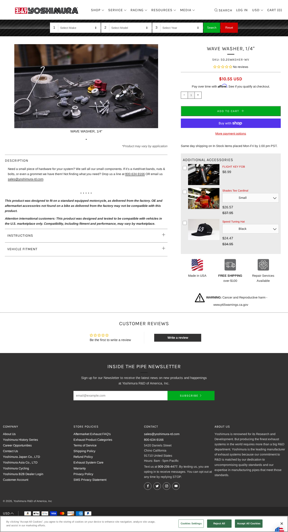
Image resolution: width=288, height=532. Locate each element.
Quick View (204, 184)
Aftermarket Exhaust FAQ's (92, 434)
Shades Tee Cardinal (235, 190)
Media (185, 10)
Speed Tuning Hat (233, 221)
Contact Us (10, 451)
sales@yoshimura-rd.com (25, 179)
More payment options (230, 133)
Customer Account (15, 479)
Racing (137, 10)
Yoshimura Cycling (16, 468)
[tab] (86, 139)
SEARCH (225, 10)
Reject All (219, 523)
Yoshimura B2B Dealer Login (23, 474)
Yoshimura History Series (20, 439)
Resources (161, 10)
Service (115, 10)
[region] (144, 524)
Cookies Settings (191, 523)
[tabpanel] (86, 89)
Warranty (79, 468)
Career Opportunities (17, 445)
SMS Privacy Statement (89, 479)
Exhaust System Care (88, 462)
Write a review (178, 337)
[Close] (281, 523)
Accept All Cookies (248, 523)
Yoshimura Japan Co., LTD (21, 456)
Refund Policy (83, 456)
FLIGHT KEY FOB (233, 166)
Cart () (274, 10)
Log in (242, 10)
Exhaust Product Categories (92, 439)
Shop (96, 10)
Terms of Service (85, 445)
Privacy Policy (83, 474)
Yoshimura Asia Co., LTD (20, 462)
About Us (9, 434)
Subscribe (189, 395)
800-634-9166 (135, 174)
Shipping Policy (84, 451)
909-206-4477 (168, 466)
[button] (222, 66)
